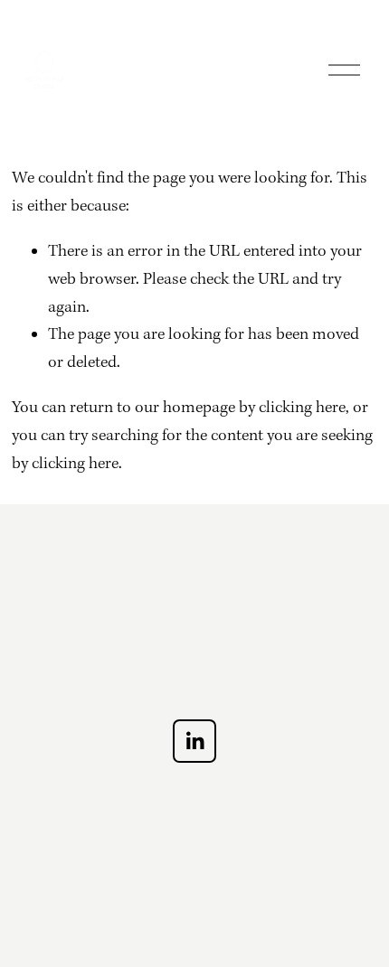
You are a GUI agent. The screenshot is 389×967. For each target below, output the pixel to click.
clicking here (302, 408)
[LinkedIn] (194, 741)
